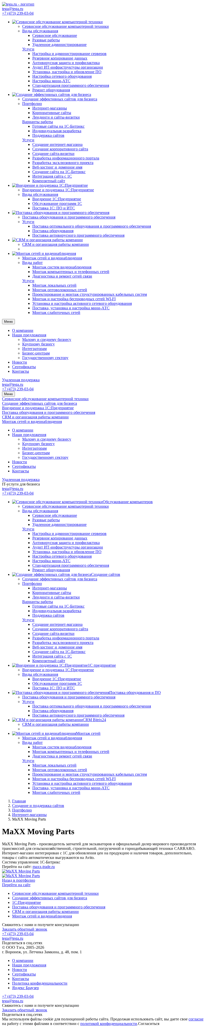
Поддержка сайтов (48, 135)
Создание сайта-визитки (53, 153)
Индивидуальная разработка (56, 131)
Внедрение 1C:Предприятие (56, 199)
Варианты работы (37, 122)
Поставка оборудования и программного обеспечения (48, 412)
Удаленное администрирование (59, 44)
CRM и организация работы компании (35, 417)
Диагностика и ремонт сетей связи (62, 276)
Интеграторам (34, 348)
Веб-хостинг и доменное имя (57, 167)
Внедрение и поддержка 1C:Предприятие (38, 408)
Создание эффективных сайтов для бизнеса (39, 403)
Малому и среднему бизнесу (46, 339)
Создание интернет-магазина (57, 144)
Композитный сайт (48, 181)
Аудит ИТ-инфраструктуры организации (67, 67)
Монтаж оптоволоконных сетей (59, 290)
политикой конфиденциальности (108, 1023)
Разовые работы (46, 40)
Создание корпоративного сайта (60, 149)
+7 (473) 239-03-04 (18, 13)
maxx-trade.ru (44, 866)
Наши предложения (29, 335)
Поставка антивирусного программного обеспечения (78, 235)
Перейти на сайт (16, 885)
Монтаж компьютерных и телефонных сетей (70, 271)
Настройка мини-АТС (51, 81)
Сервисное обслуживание (54, 35)
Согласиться (148, 1023)
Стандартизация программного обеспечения (70, 85)
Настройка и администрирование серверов (69, 53)
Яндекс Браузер (25, 988)
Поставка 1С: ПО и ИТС (53, 208)
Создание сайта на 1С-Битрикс (59, 172)
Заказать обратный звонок (24, 929)
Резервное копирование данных (59, 58)
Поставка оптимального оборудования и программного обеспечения (91, 226)
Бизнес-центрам (36, 353)
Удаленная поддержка (21, 380)
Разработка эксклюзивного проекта (62, 162)
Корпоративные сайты (51, 113)
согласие (196, 1019)
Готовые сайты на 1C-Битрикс (58, 126)
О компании (22, 330)
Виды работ (32, 262)
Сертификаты (24, 367)
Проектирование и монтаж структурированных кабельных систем (89, 294)
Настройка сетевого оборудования (62, 76)
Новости (19, 362)
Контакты (20, 371)
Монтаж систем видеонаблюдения (61, 267)
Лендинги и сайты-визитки (56, 117)
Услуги (28, 49)
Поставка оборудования (52, 231)
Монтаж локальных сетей (54, 285)
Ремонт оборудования (51, 90)
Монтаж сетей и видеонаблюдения (32, 421)
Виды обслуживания (40, 31)
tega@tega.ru (12, 9)
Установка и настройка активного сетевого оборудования (82, 303)
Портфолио (32, 103)
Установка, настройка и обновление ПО (66, 72)
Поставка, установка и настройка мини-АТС (71, 308)
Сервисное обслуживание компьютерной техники (45, 399)
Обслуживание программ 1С (57, 203)
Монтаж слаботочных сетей (56, 312)
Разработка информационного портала (65, 158)
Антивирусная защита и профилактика (66, 63)
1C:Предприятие (26, 902)
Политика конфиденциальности (39, 983)
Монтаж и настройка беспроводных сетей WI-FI (74, 299)
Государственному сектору (45, 358)
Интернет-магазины (49, 108)
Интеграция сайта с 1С (52, 176)
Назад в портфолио (18, 880)
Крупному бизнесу (38, 344)
